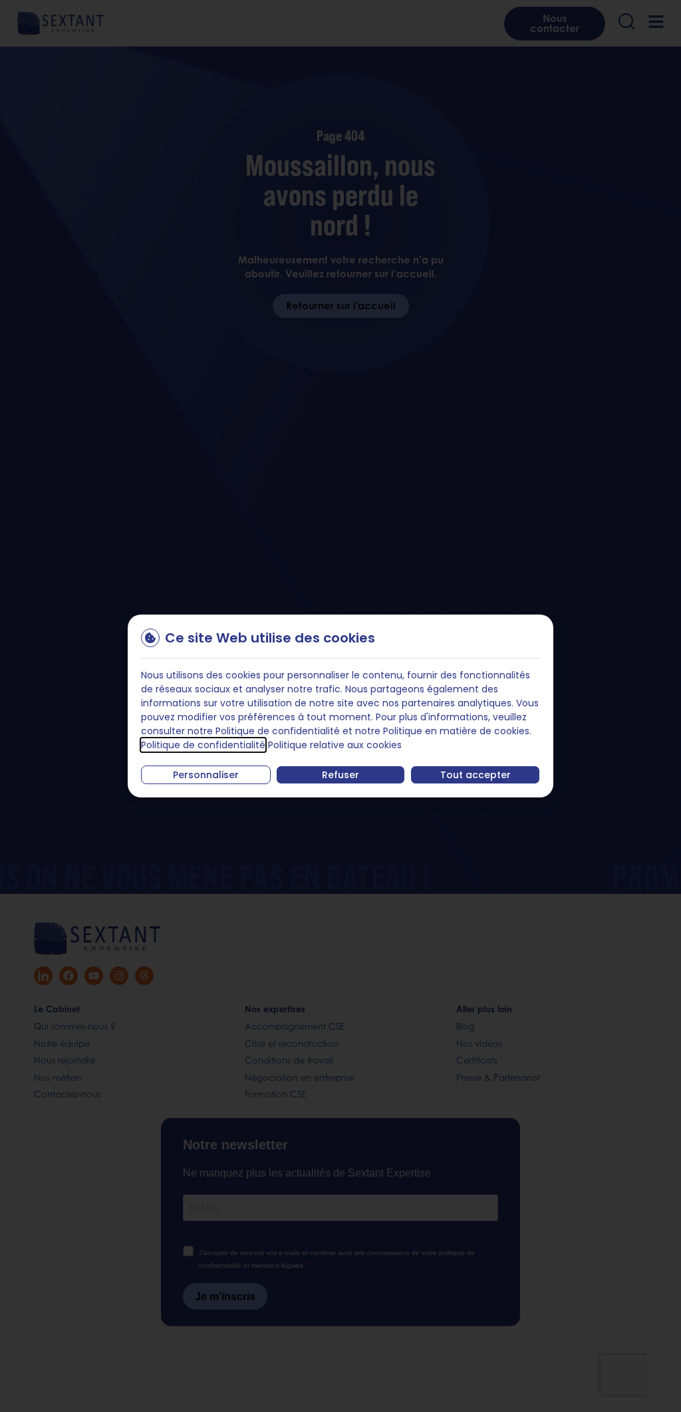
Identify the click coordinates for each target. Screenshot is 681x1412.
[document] (340, 706)
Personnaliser (206, 774)
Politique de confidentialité (203, 745)
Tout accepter (475, 774)
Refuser (340, 774)
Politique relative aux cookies (335, 745)
